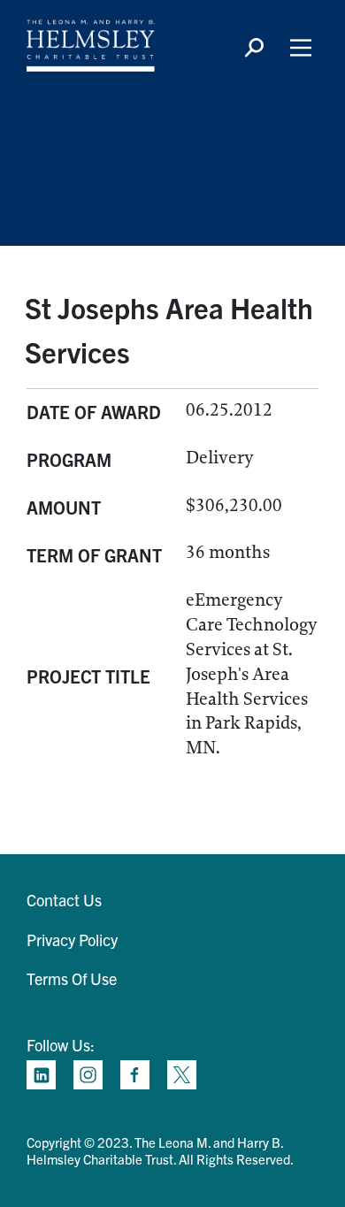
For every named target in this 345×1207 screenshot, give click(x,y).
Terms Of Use (72, 978)
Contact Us (64, 900)
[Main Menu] (300, 47)
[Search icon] (254, 47)
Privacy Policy (72, 939)
